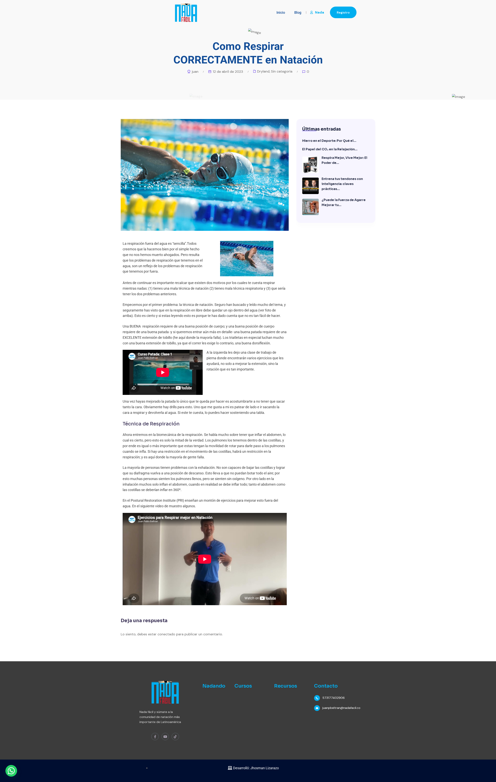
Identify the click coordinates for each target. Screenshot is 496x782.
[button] (11, 771)
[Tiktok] (175, 736)
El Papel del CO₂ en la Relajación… (329, 149)
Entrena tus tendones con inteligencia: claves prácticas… (342, 184)
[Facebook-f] (154, 736)
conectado (166, 634)
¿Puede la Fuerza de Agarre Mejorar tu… (344, 202)
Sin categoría (281, 71)
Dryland (263, 71)
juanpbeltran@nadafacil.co (341, 708)
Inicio (280, 12)
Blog (297, 12)
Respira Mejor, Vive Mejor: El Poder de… (344, 160)
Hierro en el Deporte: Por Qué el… (329, 141)
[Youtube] (165, 736)
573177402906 (333, 698)
